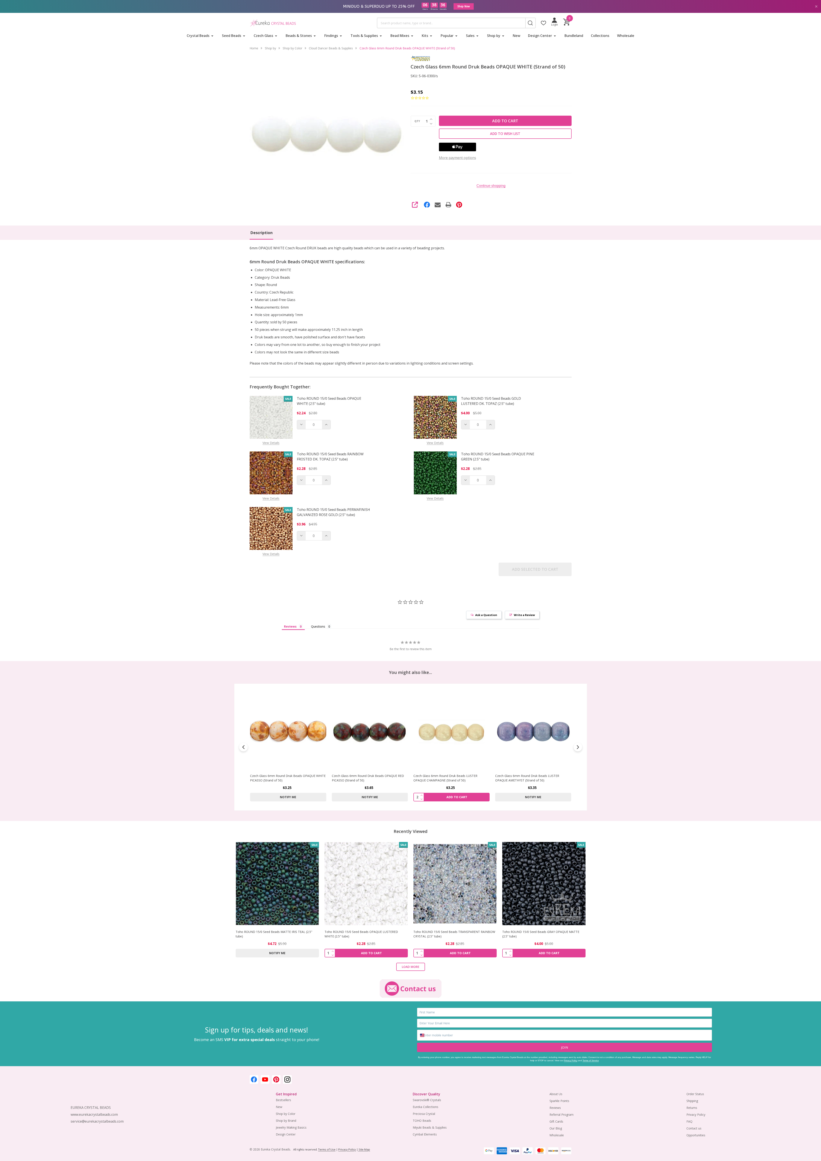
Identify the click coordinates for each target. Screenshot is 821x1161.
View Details (271, 443)
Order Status (695, 1094)
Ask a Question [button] (486, 615)
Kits (425, 35)
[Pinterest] (459, 205)
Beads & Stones (299, 35)
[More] (212, 36)
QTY (417, 121)
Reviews (555, 1108)
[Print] (448, 205)
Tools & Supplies (364, 35)
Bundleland (574, 35)
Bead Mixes (399, 35)
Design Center (540, 35)
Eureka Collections (425, 1107)
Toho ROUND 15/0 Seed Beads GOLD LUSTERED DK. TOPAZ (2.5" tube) (491, 401)
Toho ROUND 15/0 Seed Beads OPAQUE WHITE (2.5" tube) (329, 401)
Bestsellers (283, 1100)
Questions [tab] (318, 626)
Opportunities (695, 1135)
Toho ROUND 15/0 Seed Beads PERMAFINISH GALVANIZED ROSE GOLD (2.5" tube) (333, 512)
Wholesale (625, 35)
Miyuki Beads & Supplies (430, 1127)
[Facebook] (427, 205)
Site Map (364, 1149)
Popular (447, 35)
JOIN (564, 1047)
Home (254, 48)
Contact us (693, 1128)
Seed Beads (231, 35)
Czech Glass (263, 35)
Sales (470, 35)
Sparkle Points (559, 1101)
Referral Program (561, 1115)
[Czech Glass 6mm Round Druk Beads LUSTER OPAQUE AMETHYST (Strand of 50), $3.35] (451, 731)
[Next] (578, 747)
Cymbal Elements (425, 1134)
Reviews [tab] (290, 626)
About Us (555, 1094)
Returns (691, 1108)
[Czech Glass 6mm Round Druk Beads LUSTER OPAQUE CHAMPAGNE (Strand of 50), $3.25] (370, 731)
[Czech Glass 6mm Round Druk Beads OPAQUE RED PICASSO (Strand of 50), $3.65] (288, 731)
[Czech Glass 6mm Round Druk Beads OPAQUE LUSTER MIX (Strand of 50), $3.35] (533, 731)
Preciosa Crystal (424, 1114)
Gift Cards (556, 1121)
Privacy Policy (570, 1060)
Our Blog (555, 1128)
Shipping (692, 1101)
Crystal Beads (198, 35)
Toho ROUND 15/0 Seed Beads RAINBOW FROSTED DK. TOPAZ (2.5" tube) (330, 457)
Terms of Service (591, 1060)
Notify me (288, 797)
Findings (331, 35)
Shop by (493, 35)
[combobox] (451, 23)
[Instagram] (287, 1079)
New (516, 35)
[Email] (438, 205)
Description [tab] (261, 232)
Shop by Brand (286, 1121)
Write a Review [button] (524, 615)
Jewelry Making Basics (291, 1127)
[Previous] (243, 747)
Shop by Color (285, 1114)
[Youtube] (265, 1079)
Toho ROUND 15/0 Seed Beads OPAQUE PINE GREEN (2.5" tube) (497, 457)
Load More (410, 967)
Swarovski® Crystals (427, 1100)
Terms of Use (326, 1149)
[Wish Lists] (543, 23)
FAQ (689, 1121)
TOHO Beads (422, 1121)
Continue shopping (491, 186)
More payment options (457, 157)
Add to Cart (505, 120)
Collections (600, 35)
